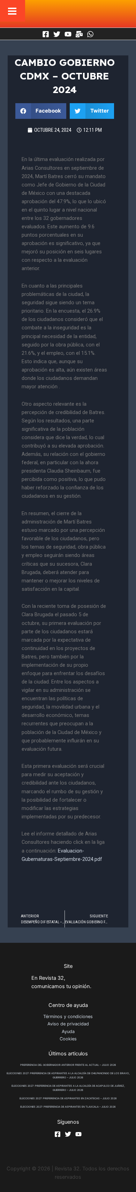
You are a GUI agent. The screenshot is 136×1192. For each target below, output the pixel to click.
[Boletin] (79, 34)
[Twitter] (56, 34)
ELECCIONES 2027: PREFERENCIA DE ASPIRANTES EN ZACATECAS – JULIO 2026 (68, 1098)
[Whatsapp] (90, 34)
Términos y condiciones (68, 1016)
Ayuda (68, 1031)
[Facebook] (45, 34)
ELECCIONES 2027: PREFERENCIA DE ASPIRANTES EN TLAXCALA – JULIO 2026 (68, 1106)
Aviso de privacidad (68, 1023)
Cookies (68, 1038)
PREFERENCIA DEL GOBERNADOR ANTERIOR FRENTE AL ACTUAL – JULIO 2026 (68, 1065)
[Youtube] (68, 34)
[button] (41, 111)
